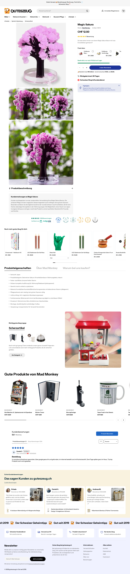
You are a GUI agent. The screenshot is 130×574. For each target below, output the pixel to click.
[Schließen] (119, 85)
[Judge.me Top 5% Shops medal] (95, 220)
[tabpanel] (65, 291)
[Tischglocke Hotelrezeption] (40, 338)
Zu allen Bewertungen (10, 482)
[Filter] (101, 441)
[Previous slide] (118, 420)
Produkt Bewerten (107, 434)
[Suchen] (87, 11)
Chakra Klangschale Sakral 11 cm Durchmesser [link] (103, 253)
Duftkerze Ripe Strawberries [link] (87, 52)
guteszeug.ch (13, 569)
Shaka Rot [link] (52, 252)
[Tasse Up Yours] (31, 338)
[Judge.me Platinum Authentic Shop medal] (66, 220)
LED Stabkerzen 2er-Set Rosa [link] (35, 252)
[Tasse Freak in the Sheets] (111, 393)
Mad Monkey (86, 28)
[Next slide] (123, 420)
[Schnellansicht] (30, 383)
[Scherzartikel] (93, 340)
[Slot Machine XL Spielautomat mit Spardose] (18, 393)
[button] (82, 36)
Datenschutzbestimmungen (36, 564)
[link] (81, 54)
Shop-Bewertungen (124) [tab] (35, 441)
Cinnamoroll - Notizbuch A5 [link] (13, 252)
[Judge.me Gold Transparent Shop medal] (80, 220)
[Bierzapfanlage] (22, 338)
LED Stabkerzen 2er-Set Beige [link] (80, 252)
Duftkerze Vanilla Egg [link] (105, 52)
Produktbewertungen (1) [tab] (20, 441)
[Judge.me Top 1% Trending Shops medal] (88, 220)
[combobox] (63, 11)
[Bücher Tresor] (13, 338)
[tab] (17, 268)
